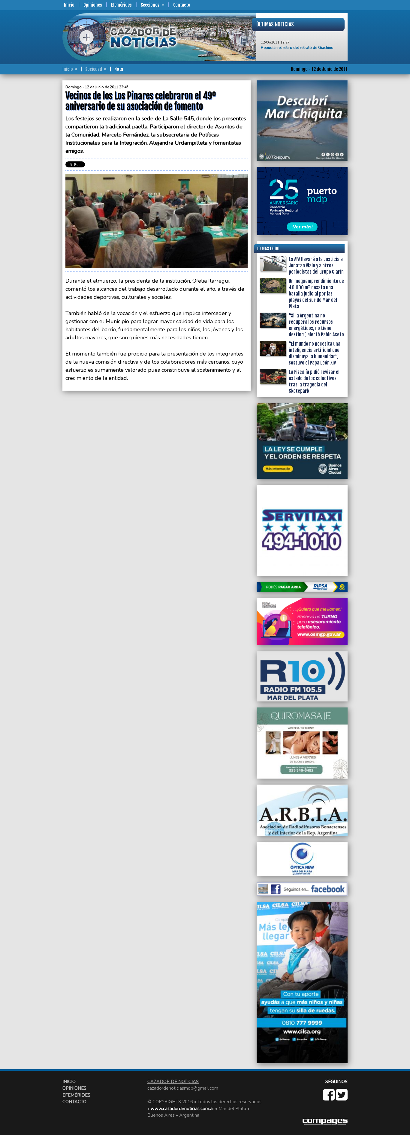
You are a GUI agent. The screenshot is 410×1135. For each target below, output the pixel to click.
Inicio (69, 5)
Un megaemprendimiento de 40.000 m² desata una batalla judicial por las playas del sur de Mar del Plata (316, 293)
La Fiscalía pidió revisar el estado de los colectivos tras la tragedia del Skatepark (314, 381)
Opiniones (92, 5)
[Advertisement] (38, 170)
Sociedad (93, 69)
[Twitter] (342, 1098)
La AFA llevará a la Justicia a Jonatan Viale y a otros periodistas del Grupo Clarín (316, 265)
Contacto (181, 5)
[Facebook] (329, 1098)
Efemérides (121, 5)
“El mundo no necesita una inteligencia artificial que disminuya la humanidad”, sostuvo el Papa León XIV (314, 353)
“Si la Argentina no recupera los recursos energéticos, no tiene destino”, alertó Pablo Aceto (316, 325)
